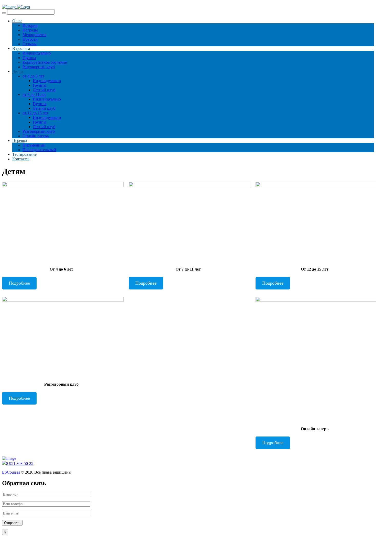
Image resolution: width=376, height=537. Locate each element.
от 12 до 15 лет (35, 113)
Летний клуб (44, 90)
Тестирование (24, 154)
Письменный (34, 145)
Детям (17, 71)
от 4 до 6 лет (33, 76)
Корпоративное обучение (45, 62)
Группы (29, 57)
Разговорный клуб (39, 67)
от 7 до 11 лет (34, 94)
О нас (17, 21)
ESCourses (11, 472)
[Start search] (4, 13)
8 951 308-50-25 (19, 463)
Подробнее (19, 283)
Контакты (20, 159)
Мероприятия (34, 34)
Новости (30, 39)
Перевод (19, 140)
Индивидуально (37, 53)
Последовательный (39, 150)
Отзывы (30, 44)
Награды (30, 30)
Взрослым (21, 48)
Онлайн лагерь (36, 136)
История (30, 25)
